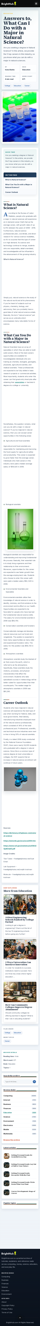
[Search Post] (34, 1081)
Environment (19, 1121)
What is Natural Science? (15, 180)
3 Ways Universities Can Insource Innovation (18, 963)
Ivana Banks (10, 70)
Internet (19, 1100)
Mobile (19, 1129)
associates (19, 382)
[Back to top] (20, 1317)
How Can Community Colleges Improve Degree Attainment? (18, 1007)
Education (8, 13)
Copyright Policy (8, 1305)
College (7, 86)
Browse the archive (11, 1140)
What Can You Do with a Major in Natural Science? (18, 186)
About (4, 1302)
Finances (19, 1108)
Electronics (19, 1125)
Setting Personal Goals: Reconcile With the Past (20, 1174)
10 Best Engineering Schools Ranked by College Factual (19, 919)
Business (19, 1104)
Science (19, 1117)
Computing (19, 1096)
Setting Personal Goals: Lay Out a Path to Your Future (23, 1165)
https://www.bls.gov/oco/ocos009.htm (19, 841)
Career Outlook (11, 192)
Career (27, 86)
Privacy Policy (7, 1309)
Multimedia (19, 1134)
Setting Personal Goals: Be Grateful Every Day (21, 1156)
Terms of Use (7, 1312)
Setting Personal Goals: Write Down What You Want (23, 1183)
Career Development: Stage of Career (23, 1192)
